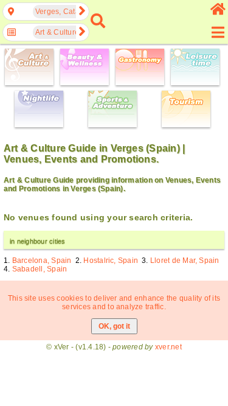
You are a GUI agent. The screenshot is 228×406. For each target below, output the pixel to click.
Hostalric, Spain (110, 260)
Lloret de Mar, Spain (184, 260)
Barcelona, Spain (42, 260)
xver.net (168, 347)
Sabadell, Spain (39, 269)
